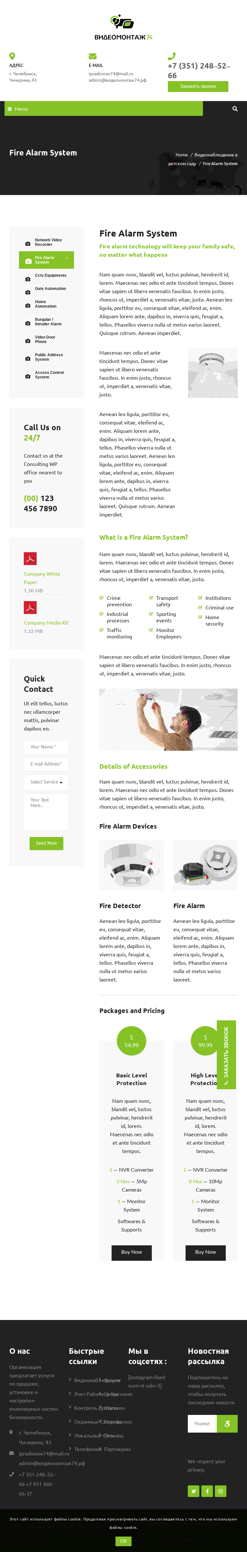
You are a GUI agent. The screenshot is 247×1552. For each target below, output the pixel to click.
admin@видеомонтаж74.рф (118, 80)
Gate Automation (50, 288)
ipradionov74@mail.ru (44, 1453)
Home (182, 154)
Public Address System (49, 357)
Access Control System (49, 374)
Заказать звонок (198, 86)
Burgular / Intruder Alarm (48, 321)
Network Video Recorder (48, 242)
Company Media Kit (46, 626)
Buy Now (131, 1252)
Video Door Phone (45, 339)
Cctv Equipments (51, 275)
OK (123, 1541)
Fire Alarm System (44, 260)
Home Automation (45, 304)
